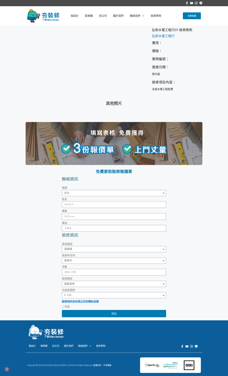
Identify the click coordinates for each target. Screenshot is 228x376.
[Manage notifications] (6, 369)
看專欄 (89, 15)
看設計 (75, 15)
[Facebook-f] (186, 3)
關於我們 (118, 15)
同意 (67, 306)
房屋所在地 (68, 255)
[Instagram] (196, 3)
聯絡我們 (135, 15)
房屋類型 (67, 244)
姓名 (64, 199)
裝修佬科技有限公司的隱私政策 (80, 301)
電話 (64, 223)
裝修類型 (67, 278)
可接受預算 (68, 290)
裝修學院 (156, 15)
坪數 (64, 266)
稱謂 (64, 187)
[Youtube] (191, 3)
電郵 (64, 211)
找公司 (103, 15)
